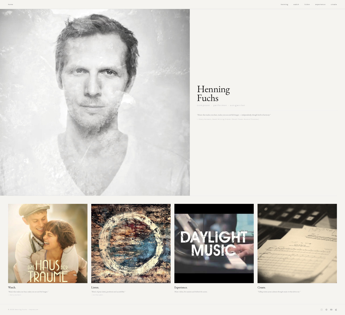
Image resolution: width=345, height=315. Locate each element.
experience (320, 4)
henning (284, 4)
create (334, 4)
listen (307, 4)
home (10, 4)
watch (296, 4)
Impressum (33, 309)
